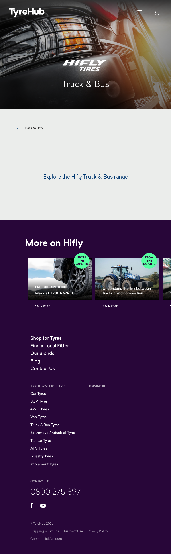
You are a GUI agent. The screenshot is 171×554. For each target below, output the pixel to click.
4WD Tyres (39, 409)
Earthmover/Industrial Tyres (53, 432)
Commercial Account (46, 538)
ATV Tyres (38, 448)
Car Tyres (38, 393)
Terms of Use (73, 531)
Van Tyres (38, 416)
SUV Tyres (39, 401)
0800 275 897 (55, 491)
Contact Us (42, 368)
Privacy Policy (98, 531)
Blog (35, 361)
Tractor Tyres (41, 440)
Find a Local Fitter (49, 346)
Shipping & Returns (44, 531)
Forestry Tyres (41, 456)
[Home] (27, 12)
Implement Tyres (44, 464)
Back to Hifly (34, 128)
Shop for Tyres (45, 338)
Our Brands (42, 353)
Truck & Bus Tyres (44, 424)
